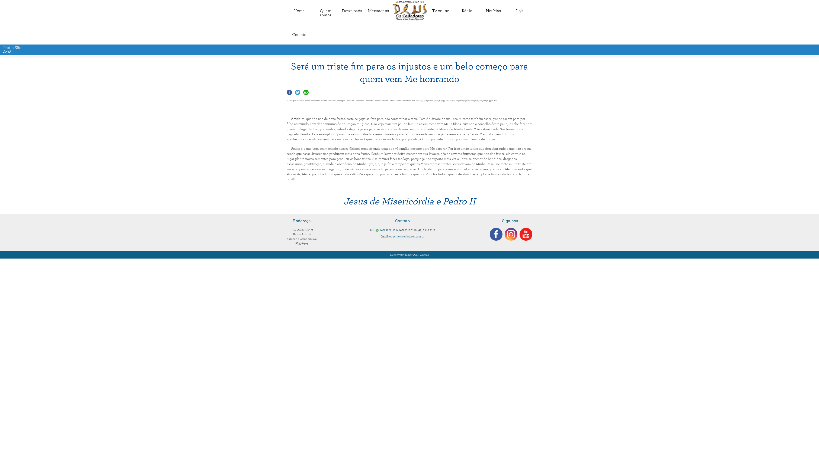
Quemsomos (325, 13)
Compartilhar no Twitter (297, 92)
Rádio (467, 11)
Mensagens (378, 11)
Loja (520, 11)
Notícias (493, 11)
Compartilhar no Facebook (289, 92)
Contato (299, 35)
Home (299, 11)
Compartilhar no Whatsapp (306, 92)
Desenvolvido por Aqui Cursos (409, 254)
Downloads (352, 11)
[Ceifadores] (409, 11)
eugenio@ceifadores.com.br (406, 236)
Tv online (440, 11)
